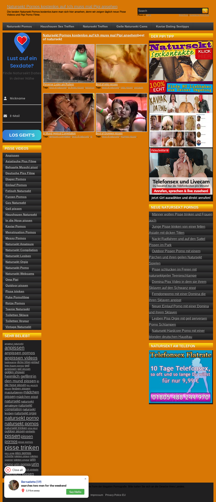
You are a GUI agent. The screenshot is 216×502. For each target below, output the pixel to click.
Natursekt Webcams (19, 273)
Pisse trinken (14, 291)
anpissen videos (21, 357)
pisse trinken (22, 447)
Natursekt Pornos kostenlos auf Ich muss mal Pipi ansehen (62, 6)
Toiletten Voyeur (17, 321)
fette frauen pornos (14, 365)
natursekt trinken (16, 428)
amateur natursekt (14, 343)
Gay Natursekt (15, 202)
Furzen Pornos (16, 196)
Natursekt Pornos (19, 26)
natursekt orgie (25, 413)
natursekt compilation (18, 407)
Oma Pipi (11, 279)
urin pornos (22, 464)
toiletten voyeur (21, 460)
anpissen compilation (60, 136)
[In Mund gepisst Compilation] (68, 112)
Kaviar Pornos (15, 226)
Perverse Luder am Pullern (58, 84)
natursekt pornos (22, 423)
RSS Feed (183, 15)
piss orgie (10, 453)
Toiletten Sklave (16, 315)
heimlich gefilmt (18, 376)
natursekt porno (22, 418)
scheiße (9, 456)
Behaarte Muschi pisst (21, 167)
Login (148, 15)
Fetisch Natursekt (18, 191)
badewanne (10, 362)
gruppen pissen (128, 136)
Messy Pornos (15, 238)
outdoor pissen (15, 431)
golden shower (15, 372)
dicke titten (24, 362)
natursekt (12, 401)
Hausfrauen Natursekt (21, 214)
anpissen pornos (20, 353)
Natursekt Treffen (95, 26)
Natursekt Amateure (19, 244)
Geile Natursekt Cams (131, 26)
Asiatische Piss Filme (20, 161)
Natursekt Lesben (18, 256)
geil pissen (23, 369)
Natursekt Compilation (21, 250)
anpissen (14, 347)
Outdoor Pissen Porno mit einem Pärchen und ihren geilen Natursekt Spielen (175, 257)
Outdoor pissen (16, 285)
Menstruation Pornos (20, 232)
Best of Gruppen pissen (109, 133)
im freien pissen (76, 87)
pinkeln (30, 431)
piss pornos (23, 453)
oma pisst (33, 428)
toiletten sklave (22, 456)
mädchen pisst (27, 397)
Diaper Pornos (15, 179)
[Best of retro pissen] (121, 63)
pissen (12, 436)
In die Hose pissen (18, 220)
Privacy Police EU (115, 495)
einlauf (35, 362)
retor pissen (127, 87)
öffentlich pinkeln (28, 469)
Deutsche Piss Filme (20, 173)
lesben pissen (21, 388)
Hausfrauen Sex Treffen (57, 26)
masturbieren (14, 392)
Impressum (96, 495)
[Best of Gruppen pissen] (121, 112)
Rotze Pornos (15, 303)
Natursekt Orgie (16, 261)
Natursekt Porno (17, 267)
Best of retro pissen (107, 84)
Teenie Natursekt (17, 309)
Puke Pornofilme (17, 297)
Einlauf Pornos (16, 185)
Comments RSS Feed (199, 15)
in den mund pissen (20, 378)
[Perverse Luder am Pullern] (68, 63)
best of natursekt (58, 87)
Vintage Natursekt (18, 326)
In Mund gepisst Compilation (59, 133)
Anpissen (12, 155)
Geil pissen (13, 208)
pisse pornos (25, 442)
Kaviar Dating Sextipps (172, 26)
